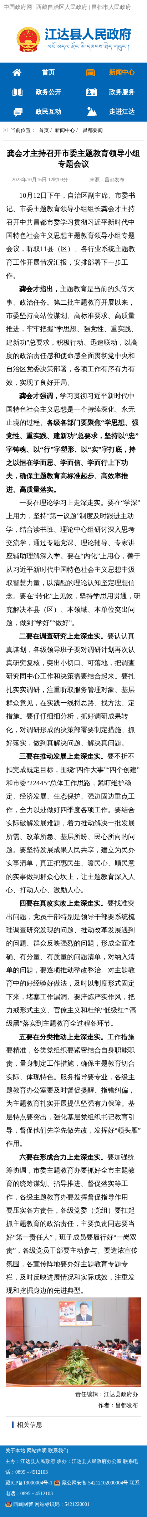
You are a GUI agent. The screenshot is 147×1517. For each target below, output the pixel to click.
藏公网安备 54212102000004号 (95, 1483)
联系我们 (58, 1450)
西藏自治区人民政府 (61, 7)
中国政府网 (18, 7)
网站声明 (37, 1450)
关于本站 (15, 1450)
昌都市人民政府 (111, 7)
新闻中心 (65, 130)
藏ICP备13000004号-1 (28, 1483)
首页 (44, 130)
